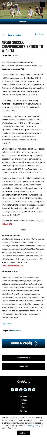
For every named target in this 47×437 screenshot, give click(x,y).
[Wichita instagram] (21, 389)
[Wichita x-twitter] (16, 389)
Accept (23, 432)
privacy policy (33, 426)
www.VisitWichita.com (12, 266)
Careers (23, 404)
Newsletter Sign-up (23, 358)
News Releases (16, 331)
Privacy (23, 407)
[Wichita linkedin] (29, 389)
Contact (23, 400)
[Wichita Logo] (10, 4)
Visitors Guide (23, 366)
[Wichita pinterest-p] (33, 389)
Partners (23, 396)
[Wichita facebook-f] (12, 389)
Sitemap (23, 411)
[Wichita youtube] (25, 389)
